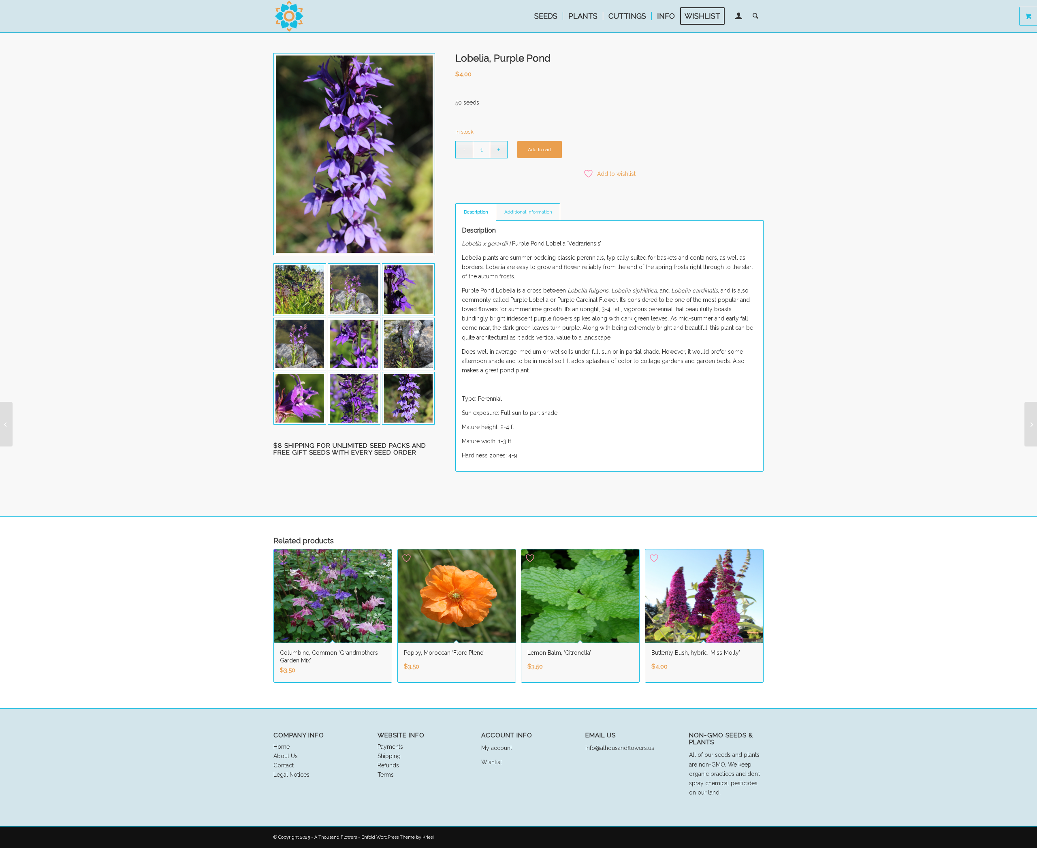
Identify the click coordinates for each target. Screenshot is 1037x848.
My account (496, 748)
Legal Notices (291, 774)
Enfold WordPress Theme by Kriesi (397, 837)
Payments (390, 746)
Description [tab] (476, 212)
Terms (386, 774)
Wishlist (491, 762)
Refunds (388, 765)
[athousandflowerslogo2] (289, 16)
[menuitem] (546, 16)
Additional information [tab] (528, 212)
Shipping (389, 756)
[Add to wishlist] (283, 558)
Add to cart (539, 149)
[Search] (755, 16)
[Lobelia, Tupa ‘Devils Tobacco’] (6, 424)
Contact (283, 765)
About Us (285, 756)
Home (281, 746)
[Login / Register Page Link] (738, 17)
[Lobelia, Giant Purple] (1030, 424)
